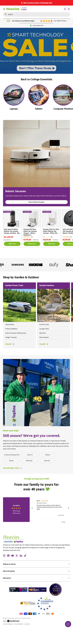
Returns (11, 460)
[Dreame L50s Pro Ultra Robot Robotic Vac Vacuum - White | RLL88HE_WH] (51, 219)
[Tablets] (38, 95)
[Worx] (12, 264)
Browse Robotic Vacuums (36, 202)
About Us (30, 455)
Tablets (38, 108)
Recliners (42, 333)
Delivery (47, 455)
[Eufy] (30, 264)
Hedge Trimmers (11, 337)
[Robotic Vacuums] (36, 153)
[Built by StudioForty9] (11, 621)
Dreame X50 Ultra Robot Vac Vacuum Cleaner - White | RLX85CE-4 (30, 232)
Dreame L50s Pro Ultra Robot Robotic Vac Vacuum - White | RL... (51, 231)
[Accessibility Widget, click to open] (70, 314)
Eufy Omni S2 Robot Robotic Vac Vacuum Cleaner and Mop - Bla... (12, 231)
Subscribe (47, 460)
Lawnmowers (9, 324)
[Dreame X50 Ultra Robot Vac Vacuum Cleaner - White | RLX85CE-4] (32, 219)
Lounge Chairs (44, 329)
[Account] (65, 9)
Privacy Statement (18, 624)
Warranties (29, 460)
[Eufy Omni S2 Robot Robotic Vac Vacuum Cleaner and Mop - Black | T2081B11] (12, 219)
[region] (50, 508)
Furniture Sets (44, 324)
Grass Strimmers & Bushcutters (15, 333)
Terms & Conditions (8, 624)
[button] (32, 508)
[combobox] (36, 14)
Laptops (14, 108)
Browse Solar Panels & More (45, 61)
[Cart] (69, 9)
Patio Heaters (44, 337)
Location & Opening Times (11, 455)
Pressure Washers (11, 329)
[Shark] (48, 264)
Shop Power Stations (25, 61)
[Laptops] (14, 95)
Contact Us (27, 624)
